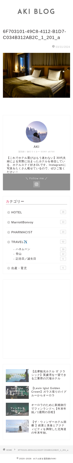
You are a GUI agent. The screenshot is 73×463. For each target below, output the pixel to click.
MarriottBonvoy (37, 222)
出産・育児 (37, 268)
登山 (40, 253)
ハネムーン (40, 249)
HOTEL (37, 212)
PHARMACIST (37, 232)
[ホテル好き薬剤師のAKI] (36, 19)
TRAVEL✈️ (37, 242)
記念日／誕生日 (40, 258)
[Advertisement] (36, 319)
